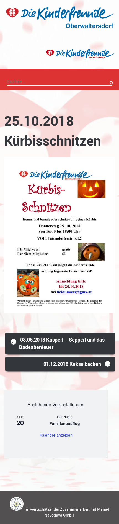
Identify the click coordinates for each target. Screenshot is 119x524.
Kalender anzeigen (56, 435)
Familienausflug (65, 423)
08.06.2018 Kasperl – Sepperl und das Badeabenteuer (58, 343)
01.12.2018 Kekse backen (77, 363)
